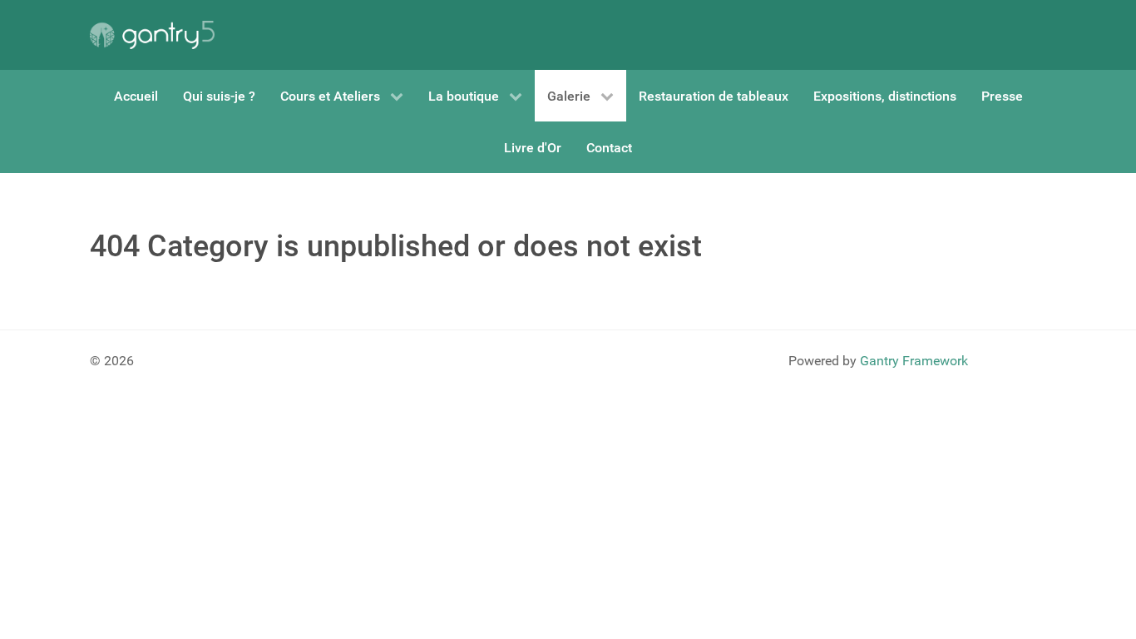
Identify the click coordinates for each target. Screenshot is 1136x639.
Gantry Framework (914, 361)
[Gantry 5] (152, 35)
